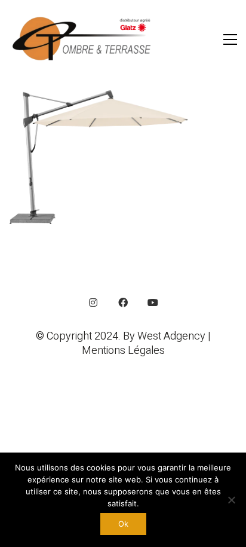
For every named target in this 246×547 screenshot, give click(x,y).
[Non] (231, 500)
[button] (230, 39)
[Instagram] (93, 302)
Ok (123, 523)
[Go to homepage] (83, 39)
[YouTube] (153, 302)
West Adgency (171, 336)
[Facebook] (123, 302)
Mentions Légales (123, 351)
